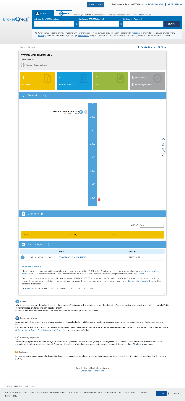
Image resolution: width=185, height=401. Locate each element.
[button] (174, 393)
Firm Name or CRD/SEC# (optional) (91, 19)
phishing (42, 36)
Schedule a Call (156, 4)
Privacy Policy (11, 396)
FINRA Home (176, 4)
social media (83, 36)
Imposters (136, 33)
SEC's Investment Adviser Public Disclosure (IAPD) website (40, 330)
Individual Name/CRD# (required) (46, 19)
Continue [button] (161, 393)
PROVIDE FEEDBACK (95, 4)
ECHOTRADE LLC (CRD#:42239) (72, 257)
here (142, 274)
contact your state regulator (137, 281)
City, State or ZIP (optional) (132, 19)
